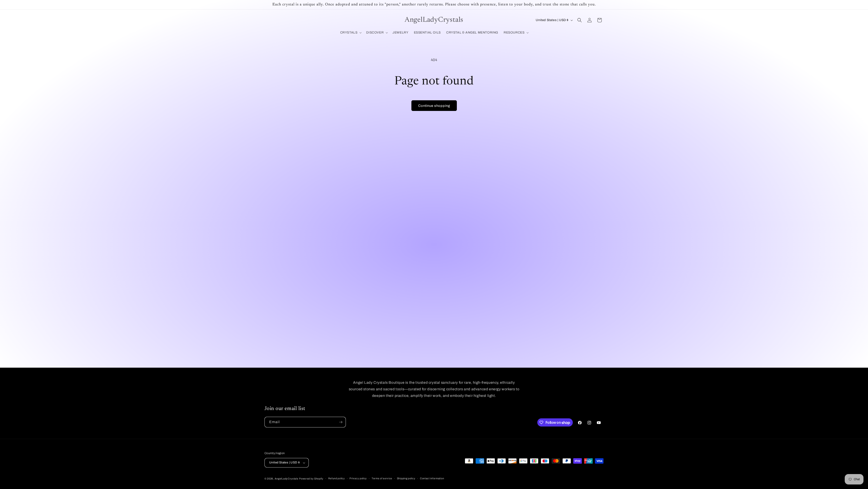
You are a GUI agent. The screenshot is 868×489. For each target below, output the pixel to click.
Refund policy (336, 478)
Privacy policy (358, 478)
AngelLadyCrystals (286, 478)
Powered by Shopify (311, 478)
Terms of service (382, 478)
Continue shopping (434, 106)
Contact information (432, 478)
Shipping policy (406, 478)
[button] (350, 32)
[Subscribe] (341, 422)
